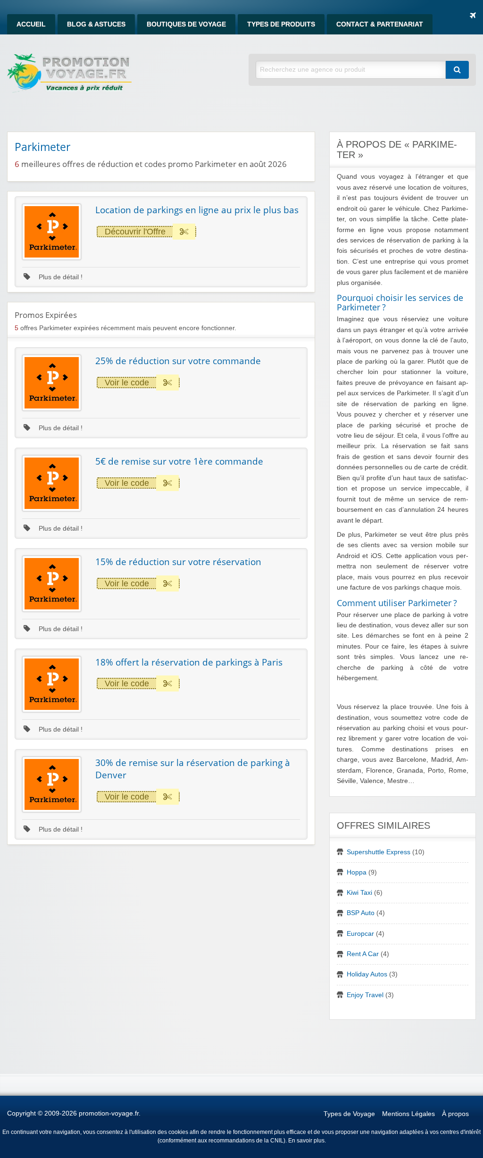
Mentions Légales (408, 1113)
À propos (455, 1113)
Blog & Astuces (96, 24)
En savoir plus (306, 1140)
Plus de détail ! (60, 277)
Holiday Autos (367, 974)
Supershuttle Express (378, 852)
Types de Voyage (349, 1113)
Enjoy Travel (365, 995)
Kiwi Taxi (359, 892)
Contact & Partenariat (379, 24)
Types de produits (281, 24)
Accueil (31, 24)
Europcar (360, 933)
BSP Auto (361, 912)
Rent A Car (363, 954)
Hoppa (356, 872)
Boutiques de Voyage (186, 24)
